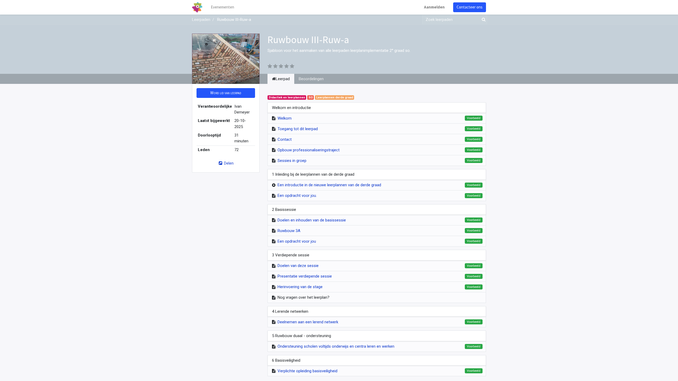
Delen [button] (228, 163)
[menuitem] (222, 7)
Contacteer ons (470, 7)
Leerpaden (201, 19)
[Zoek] (482, 20)
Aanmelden (434, 7)
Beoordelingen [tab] (311, 78)
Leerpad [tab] (283, 78)
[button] (226, 93)
